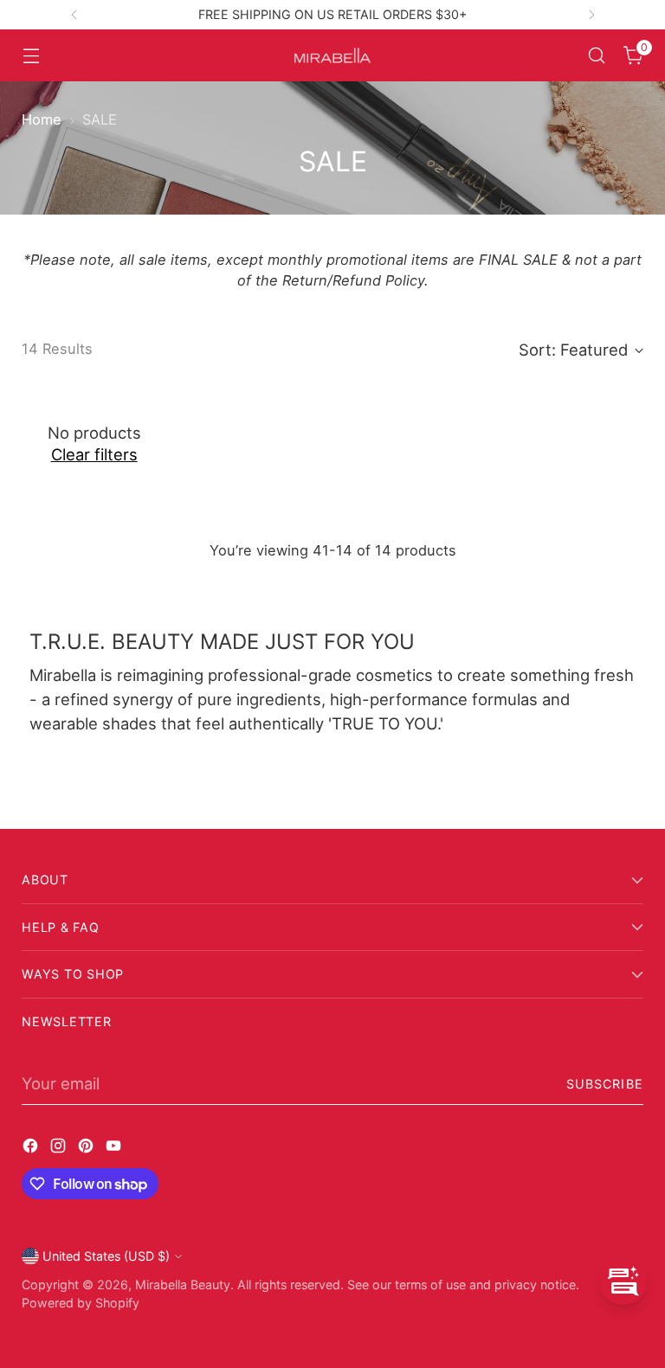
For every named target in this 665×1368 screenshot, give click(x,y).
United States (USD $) (106, 1256)
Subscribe (604, 1083)
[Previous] (74, 14)
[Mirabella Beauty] (332, 55)
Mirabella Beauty (182, 1284)
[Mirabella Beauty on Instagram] (59, 1149)
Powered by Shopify (80, 1302)
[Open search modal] (597, 56)
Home (41, 119)
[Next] (591, 14)
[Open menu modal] (30, 56)
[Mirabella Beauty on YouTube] (115, 1149)
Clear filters (94, 454)
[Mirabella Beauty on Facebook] (32, 1149)
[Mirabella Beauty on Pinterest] (87, 1149)
